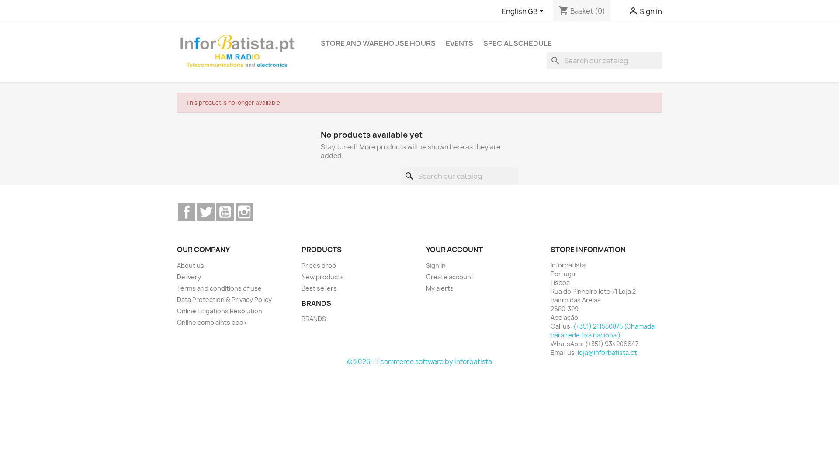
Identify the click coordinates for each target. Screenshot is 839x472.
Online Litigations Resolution (219, 311)
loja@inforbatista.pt (607, 352)
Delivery (189, 277)
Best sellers (319, 288)
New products (323, 277)
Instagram (244, 212)
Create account (450, 277)
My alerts (440, 288)
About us (190, 265)
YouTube (225, 212)
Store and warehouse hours (378, 43)
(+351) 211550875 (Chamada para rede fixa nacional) (603, 330)
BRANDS (314, 319)
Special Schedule (517, 43)
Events (459, 43)
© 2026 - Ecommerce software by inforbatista (419, 361)
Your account (454, 249)
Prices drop (319, 265)
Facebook (186, 212)
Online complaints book (211, 322)
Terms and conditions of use (219, 288)
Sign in (436, 265)
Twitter (206, 212)
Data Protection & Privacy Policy (224, 299)
